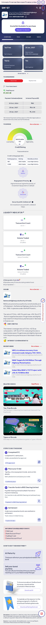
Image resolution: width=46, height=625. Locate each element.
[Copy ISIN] (25, 16)
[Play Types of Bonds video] (23, 425)
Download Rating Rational (29, 607)
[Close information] (43, 2)
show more (22, 73)
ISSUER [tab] (28, 37)
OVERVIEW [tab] (7, 37)
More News (35, 346)
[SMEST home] (6, 7)
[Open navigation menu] (43, 7)
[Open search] (37, 7)
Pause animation (22, 151)
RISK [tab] (18, 37)
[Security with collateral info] (32, 202)
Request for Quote (23, 30)
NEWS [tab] (39, 37)
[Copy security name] (42, 13)
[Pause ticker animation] (39, 2)
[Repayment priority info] (30, 180)
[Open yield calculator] (41, 613)
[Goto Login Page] (40, 7)
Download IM (29, 590)
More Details (34, 124)
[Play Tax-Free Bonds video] (23, 396)
